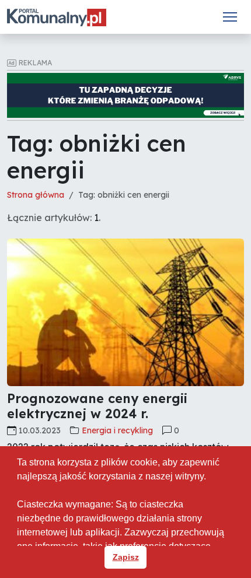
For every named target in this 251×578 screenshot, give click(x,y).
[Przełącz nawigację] (230, 17)
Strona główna (35, 195)
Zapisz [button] (126, 557)
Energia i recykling (117, 430)
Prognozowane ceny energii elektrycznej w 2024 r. (97, 405)
